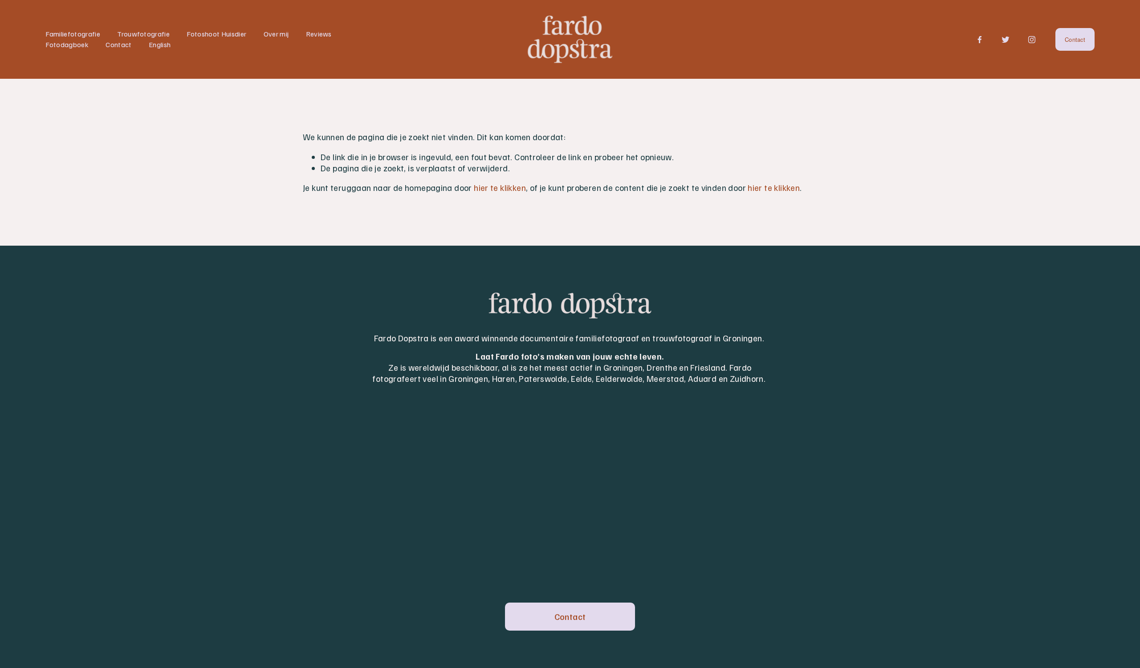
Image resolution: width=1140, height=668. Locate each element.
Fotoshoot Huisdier (216, 33)
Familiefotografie (72, 33)
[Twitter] (1005, 39)
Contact (118, 44)
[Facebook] (979, 39)
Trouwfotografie (143, 33)
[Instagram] (1031, 39)
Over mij (276, 33)
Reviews (319, 33)
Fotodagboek (67, 44)
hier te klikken (500, 187)
